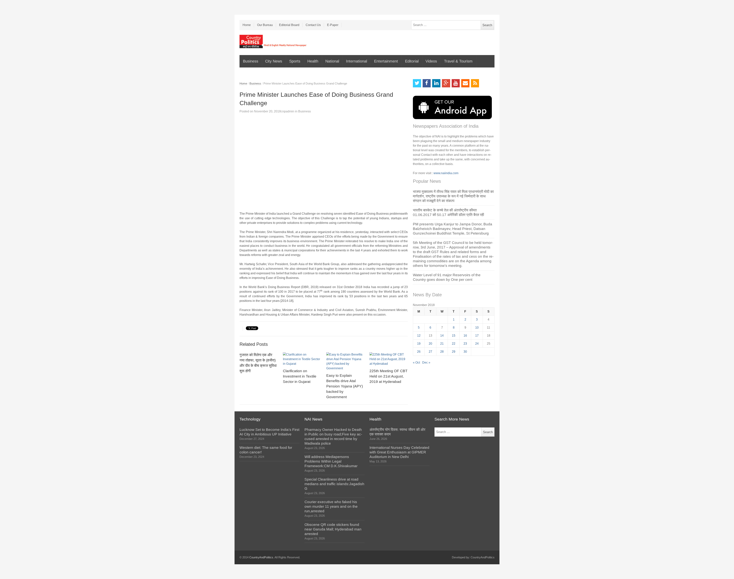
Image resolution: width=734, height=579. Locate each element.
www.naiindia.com (446, 173)
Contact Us (313, 25)
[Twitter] (417, 83)
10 (477, 327)
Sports (294, 61)
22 (453, 343)
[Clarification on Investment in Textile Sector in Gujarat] (302, 359)
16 (465, 335)
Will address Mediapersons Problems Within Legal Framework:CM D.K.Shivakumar (330, 461)
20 (430, 343)
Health (312, 61)
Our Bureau (265, 25)
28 (442, 351)
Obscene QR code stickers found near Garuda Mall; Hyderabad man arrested (332, 529)
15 (453, 335)
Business (250, 61)
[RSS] (475, 83)
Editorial (412, 61)
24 (477, 343)
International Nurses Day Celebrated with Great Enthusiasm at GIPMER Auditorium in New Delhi (399, 452)
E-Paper (332, 25)
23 (465, 343)
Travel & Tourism (458, 61)
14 (442, 335)
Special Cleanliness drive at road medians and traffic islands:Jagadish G (334, 483)
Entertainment (386, 61)
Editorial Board (289, 25)
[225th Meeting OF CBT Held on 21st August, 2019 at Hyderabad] (388, 359)
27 (430, 351)
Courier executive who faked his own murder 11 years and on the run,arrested (331, 506)
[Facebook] (427, 83)
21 (442, 343)
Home (247, 25)
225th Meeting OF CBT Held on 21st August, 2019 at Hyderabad (388, 376)
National (332, 61)
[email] (465, 83)
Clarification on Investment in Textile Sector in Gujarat (299, 376)
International (356, 61)
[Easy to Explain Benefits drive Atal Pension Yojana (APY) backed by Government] (345, 361)
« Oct (416, 362)
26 (419, 351)
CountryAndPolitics (261, 557)
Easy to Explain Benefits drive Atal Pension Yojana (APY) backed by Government (344, 386)
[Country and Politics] (273, 41)
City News (273, 61)
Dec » (426, 362)
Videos (431, 61)
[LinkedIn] (436, 83)
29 (453, 351)
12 (419, 335)
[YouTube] (456, 83)
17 (477, 335)
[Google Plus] (446, 83)
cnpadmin (287, 111)
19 (419, 343)
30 (465, 351)
